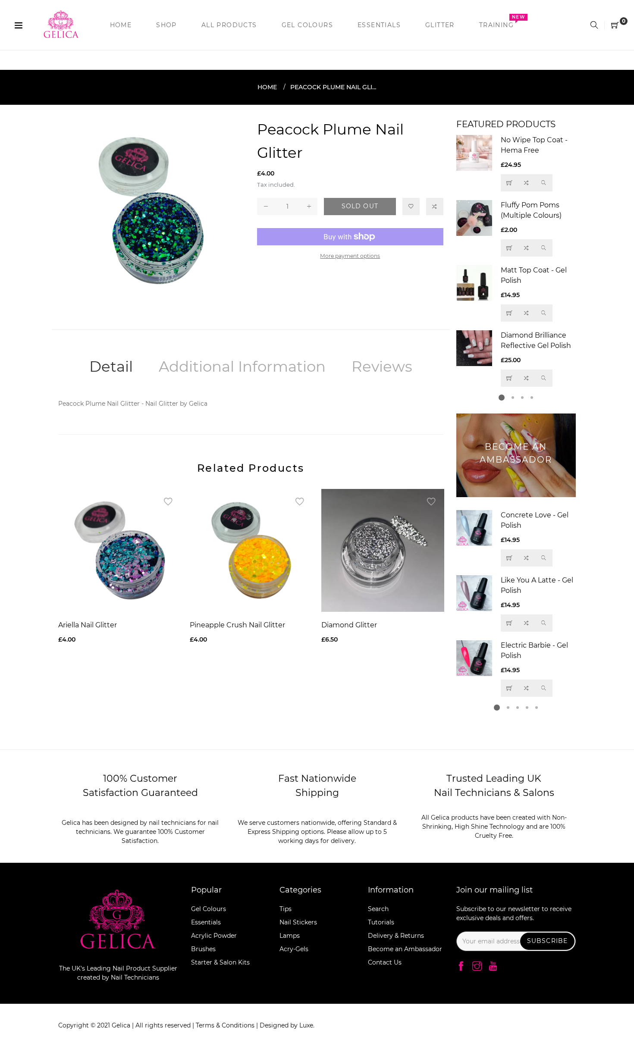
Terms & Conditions (226, 1025)
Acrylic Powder (214, 936)
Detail (111, 366)
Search (378, 909)
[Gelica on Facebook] (461, 967)
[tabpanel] (516, 261)
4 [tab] (531, 397)
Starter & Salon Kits (220, 962)
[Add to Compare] (434, 206)
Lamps (289, 936)
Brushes (203, 949)
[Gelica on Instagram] (477, 967)
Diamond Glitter (349, 625)
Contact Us (385, 962)
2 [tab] (513, 397)
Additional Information (242, 366)
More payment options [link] (350, 256)
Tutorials (381, 922)
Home (267, 87)
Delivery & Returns (396, 936)
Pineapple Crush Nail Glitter (237, 625)
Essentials (206, 922)
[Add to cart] (509, 313)
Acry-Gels (293, 949)
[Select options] (509, 248)
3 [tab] (522, 397)
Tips (285, 909)
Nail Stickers (298, 922)
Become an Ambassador (405, 949)
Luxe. (306, 1025)
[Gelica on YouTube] (493, 967)
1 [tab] (502, 398)
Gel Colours (208, 909)
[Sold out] (509, 182)
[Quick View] (543, 182)
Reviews (382, 366)
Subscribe (547, 941)
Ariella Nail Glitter (87, 625)
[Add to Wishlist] (411, 206)
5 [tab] (536, 707)
